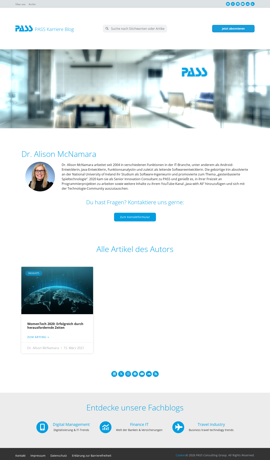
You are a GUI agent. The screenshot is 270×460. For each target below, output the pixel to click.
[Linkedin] (228, 4)
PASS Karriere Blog (54, 29)
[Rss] (253, 4)
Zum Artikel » (38, 337)
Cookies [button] (181, 455)
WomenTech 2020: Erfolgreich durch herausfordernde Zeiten (55, 326)
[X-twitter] (121, 374)
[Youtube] (243, 4)
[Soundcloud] (248, 4)
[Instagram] (233, 4)
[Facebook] (238, 4)
